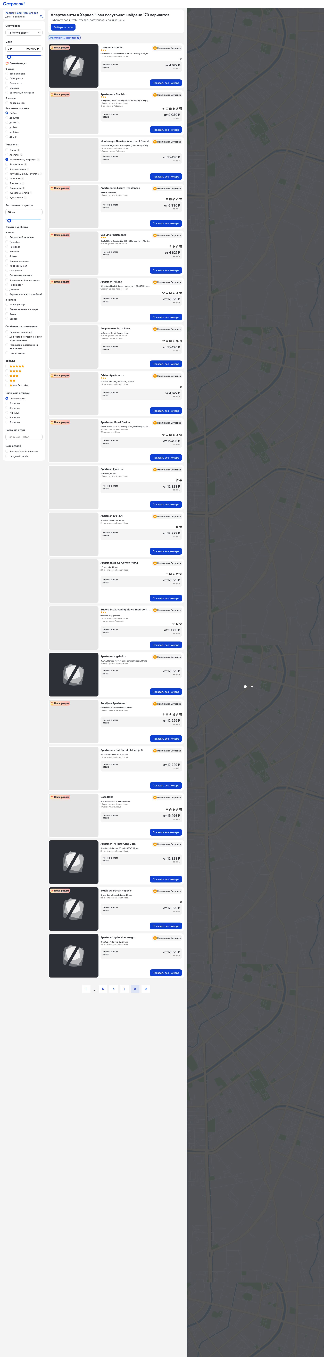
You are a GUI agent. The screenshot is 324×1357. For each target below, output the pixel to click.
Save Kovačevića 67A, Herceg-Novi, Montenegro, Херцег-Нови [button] (125, 426)
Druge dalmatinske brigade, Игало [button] (116, 895)
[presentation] (24, 33)
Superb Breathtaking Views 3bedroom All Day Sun (125, 609)
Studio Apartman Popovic (116, 890)
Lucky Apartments (112, 47)
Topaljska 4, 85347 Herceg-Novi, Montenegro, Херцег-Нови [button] (125, 100)
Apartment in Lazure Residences (120, 188)
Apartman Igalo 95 (112, 469)
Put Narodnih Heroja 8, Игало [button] (114, 754)
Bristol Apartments (112, 375)
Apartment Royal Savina (115, 422)
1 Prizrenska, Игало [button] (109, 567)
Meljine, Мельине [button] (108, 192)
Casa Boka (107, 796)
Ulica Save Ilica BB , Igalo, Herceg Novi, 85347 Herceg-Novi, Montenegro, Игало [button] (125, 286)
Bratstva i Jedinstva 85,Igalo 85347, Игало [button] (120, 848)
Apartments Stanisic (113, 94)
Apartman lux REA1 (112, 515)
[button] (24, 15)
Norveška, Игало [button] (108, 473)
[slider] (9, 57)
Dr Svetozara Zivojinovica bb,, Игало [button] (117, 381)
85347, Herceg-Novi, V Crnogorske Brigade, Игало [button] (124, 660)
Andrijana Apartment (113, 703)
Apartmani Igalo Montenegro (118, 937)
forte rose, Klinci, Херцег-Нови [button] (115, 333)
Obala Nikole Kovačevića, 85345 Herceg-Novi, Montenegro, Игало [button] (125, 241)
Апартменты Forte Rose (115, 328)
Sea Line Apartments (113, 234)
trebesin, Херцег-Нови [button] (111, 615)
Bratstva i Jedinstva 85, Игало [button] (114, 942)
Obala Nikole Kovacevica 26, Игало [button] (116, 707)
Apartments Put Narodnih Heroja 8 (122, 750)
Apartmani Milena (111, 281)
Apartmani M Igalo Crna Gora (118, 843)
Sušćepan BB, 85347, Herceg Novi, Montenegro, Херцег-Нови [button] (125, 145)
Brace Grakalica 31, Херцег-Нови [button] (115, 801)
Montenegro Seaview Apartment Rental (125, 141)
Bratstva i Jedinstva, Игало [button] (113, 520)
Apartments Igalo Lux (114, 656)
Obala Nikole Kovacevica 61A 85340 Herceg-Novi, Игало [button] (125, 53)
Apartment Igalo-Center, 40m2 (119, 562)
